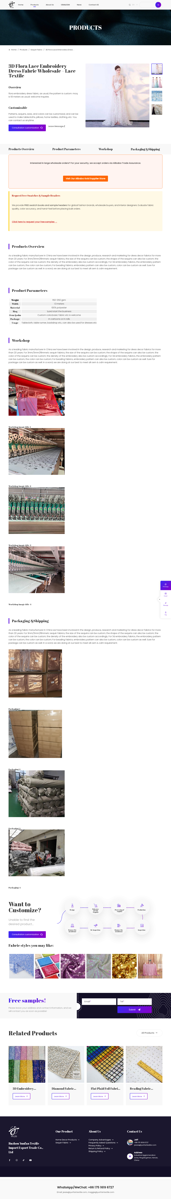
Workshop (106, 149)
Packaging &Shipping (145, 149)
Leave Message (56, 126)
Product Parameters (66, 149)
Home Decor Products (66, 1139)
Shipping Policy (96, 1151)
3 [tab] (157, 96)
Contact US (94, 5)
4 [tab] (157, 109)
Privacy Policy (95, 1145)
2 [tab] (157, 82)
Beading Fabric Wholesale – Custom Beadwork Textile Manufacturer (143, 1089)
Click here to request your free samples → (34, 221)
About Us (50, 5)
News (79, 5)
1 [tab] (157, 69)
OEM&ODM (65, 5)
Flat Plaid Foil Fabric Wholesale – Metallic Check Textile (105, 1089)
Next (160, 968)
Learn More (21, 1096)
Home (20, 5)
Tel (121, 1001)
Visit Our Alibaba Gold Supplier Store (85, 178)
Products (35, 5)
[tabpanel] (117, 95)
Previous (11, 968)
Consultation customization (27, 127)
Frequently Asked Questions (102, 1142)
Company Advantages (100, 1139)
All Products (149, 1032)
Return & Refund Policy (99, 1148)
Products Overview (21, 149)
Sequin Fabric (36, 50)
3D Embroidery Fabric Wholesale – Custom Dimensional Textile (27, 1089)
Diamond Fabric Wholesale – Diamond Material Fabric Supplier (66, 1089)
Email (87, 1001)
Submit (132, 1009)
